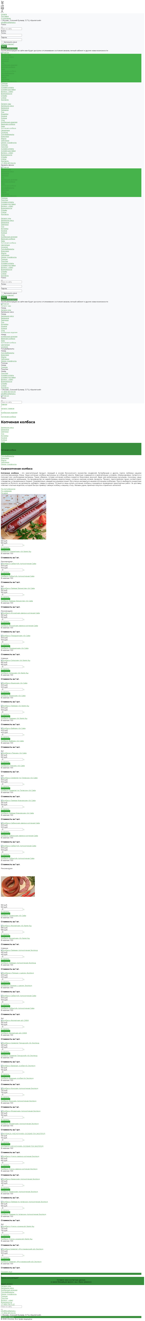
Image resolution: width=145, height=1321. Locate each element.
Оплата (4, 14)
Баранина (5, 59)
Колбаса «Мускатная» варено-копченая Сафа (19, 626)
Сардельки (5, 130)
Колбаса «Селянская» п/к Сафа (13, 916)
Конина (4, 116)
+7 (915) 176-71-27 (8, 1304)
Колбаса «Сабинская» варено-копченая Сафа (19, 836)
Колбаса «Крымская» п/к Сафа (13, 696)
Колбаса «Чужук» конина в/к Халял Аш (16, 1239)
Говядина (4, 61)
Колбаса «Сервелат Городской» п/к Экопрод (19, 1056)
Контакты (5, 161)
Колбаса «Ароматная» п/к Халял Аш (15, 938)
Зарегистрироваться (9, 49)
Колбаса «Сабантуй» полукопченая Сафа (17, 576)
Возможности (6, 94)
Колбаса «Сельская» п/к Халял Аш (14, 673)
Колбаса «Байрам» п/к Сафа (12, 741)
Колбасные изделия (9, 65)
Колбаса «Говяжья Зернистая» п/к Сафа (17, 601)
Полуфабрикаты (7, 73)
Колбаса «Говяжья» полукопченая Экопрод (18, 963)
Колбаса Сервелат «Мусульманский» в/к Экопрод (21, 1262)
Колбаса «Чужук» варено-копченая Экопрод (19, 1169)
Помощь (4, 145)
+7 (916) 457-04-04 (8, 163)
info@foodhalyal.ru (8, 22)
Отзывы (4, 157)
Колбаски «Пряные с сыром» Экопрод (16, 986)
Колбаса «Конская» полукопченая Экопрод (18, 1101)
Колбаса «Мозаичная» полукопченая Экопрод (20, 1124)
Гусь (2, 63)
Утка (3, 120)
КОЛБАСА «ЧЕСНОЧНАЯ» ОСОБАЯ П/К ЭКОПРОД (22, 1146)
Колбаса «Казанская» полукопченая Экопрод (19, 1192)
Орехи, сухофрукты (9, 81)
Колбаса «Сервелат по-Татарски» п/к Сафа (18, 790)
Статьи (3, 159)
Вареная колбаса (8, 67)
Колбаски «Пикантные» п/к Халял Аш (16, 551)
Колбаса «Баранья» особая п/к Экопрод (17, 1078)
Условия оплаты (7, 87)
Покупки (4, 85)
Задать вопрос (7, 1284)
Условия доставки (8, 90)
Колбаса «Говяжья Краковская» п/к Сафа (17, 813)
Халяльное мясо (7, 57)
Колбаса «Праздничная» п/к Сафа (14, 648)
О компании (6, 18)
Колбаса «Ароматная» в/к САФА (14, 1033)
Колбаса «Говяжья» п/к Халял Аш (14, 718)
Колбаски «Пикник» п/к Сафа (13, 766)
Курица (4, 118)
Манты (3, 77)
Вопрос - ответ (7, 92)
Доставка (5, 16)
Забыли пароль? (7, 44)
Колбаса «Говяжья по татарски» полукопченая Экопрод (23, 1214)
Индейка (4, 114)
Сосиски (4, 132)
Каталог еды (6, 104)
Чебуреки (5, 79)
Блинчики (5, 75)
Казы (3, 69)
